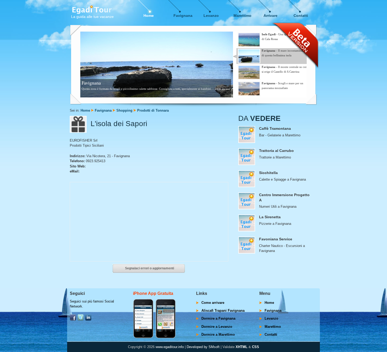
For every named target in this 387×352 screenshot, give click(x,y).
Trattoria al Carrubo (276, 150)
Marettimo (242, 15)
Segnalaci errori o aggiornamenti (149, 268)
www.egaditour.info (170, 347)
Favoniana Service (275, 239)
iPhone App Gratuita (153, 293)
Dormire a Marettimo (218, 334)
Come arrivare (212, 303)
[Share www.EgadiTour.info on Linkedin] (88, 319)
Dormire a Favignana (218, 318)
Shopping (124, 110)
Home (148, 15)
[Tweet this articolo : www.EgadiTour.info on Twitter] (80, 319)
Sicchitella (268, 173)
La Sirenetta (270, 217)
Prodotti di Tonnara (153, 110)
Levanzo (211, 15)
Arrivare (270, 15)
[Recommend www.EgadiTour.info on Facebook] (73, 319)
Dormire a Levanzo (216, 327)
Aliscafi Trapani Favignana (223, 311)
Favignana (182, 15)
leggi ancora (222, 88)
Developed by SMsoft (203, 347)
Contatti (301, 15)
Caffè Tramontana (275, 128)
